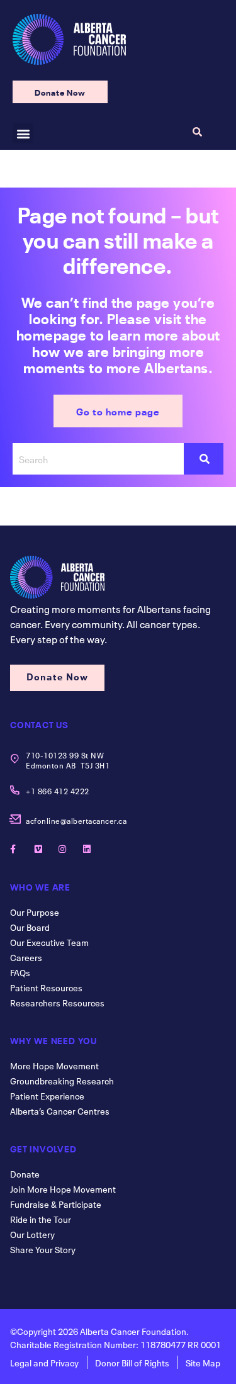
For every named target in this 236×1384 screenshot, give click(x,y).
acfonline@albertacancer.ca (76, 820)
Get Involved (43, 1148)
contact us (39, 723)
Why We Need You (53, 1039)
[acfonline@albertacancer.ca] (15, 819)
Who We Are (40, 886)
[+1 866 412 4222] (15, 790)
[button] (23, 133)
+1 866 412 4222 (57, 790)
